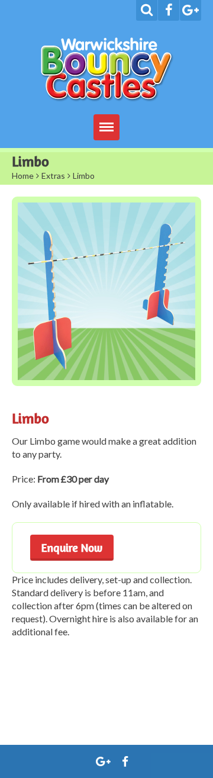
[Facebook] (168, 10)
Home (23, 176)
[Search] (146, 10)
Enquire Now (71, 547)
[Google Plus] (190, 10)
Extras (53, 176)
